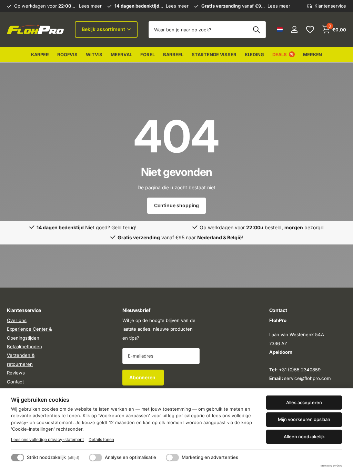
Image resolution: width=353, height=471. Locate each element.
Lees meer (90, 6)
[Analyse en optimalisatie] (95, 457)
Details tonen (101, 439)
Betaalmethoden (24, 346)
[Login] (294, 29)
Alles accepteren (304, 402)
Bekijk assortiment (104, 29)
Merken (312, 54)
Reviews (16, 373)
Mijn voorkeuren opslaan (304, 419)
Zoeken (256, 29)
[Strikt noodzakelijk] (17, 457)
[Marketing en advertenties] (172, 457)
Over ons (17, 320)
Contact (15, 381)
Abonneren (143, 377)
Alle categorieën (40, 54)
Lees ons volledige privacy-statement (47, 439)
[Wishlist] (310, 29)
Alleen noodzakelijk (304, 436)
